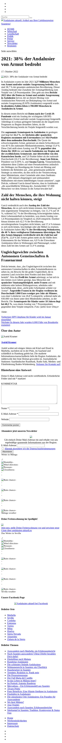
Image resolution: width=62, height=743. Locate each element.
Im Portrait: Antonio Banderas (21, 683)
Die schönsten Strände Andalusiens (24, 664)
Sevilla (10, 618)
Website (5, 419)
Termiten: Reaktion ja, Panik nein (23, 672)
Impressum (12, 723)
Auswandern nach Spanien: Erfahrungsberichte (29, 707)
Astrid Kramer (8, 342)
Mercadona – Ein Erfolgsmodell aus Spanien (28, 686)
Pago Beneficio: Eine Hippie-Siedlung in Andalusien (32, 691)
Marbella (11, 615)
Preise (10, 38)
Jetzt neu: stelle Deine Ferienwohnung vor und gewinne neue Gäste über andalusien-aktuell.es (30, 529)
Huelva (10, 631)
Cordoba (11, 620)
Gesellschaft (13, 34)
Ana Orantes (13, 705)
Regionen (11, 45)
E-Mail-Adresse (9, 414)
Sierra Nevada (14, 634)
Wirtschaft (12, 31)
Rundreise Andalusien (17, 662)
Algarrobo (12, 636)
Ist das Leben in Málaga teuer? (21, 680)
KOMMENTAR (9, 383)
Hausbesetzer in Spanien (19, 670)
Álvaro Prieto (13, 688)
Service (10, 41)
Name (5, 408)
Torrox (10, 626)
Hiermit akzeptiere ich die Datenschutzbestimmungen (30, 448)
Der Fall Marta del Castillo (20, 678)
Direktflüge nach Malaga (19, 659)
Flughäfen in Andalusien (19, 694)
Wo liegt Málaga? (15, 702)
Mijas (9, 628)
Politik (10, 36)
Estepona (11, 623)
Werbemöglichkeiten (17, 720)
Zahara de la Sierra (16, 639)
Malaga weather (8, 513)
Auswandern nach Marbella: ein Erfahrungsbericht (31, 651)
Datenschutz (13, 726)
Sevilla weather (8, 591)
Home (10, 718)
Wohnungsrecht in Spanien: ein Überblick (27, 667)
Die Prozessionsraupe (17, 675)
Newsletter (12, 43)
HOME (10, 29)
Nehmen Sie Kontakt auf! (48, 364)
